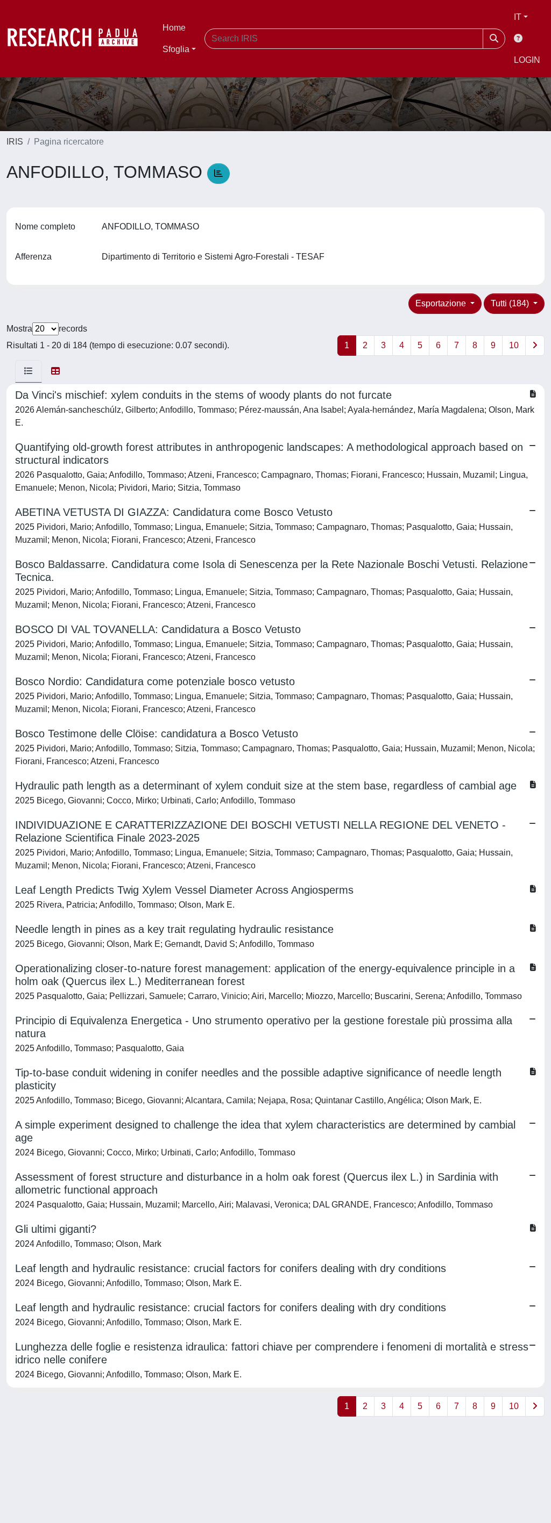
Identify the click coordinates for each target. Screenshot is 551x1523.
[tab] (28, 371)
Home (174, 27)
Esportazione (441, 303)
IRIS (14, 141)
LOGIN (527, 59)
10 (514, 345)
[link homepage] (78, 38)
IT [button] (517, 16)
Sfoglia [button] (176, 49)
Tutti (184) (511, 303)
